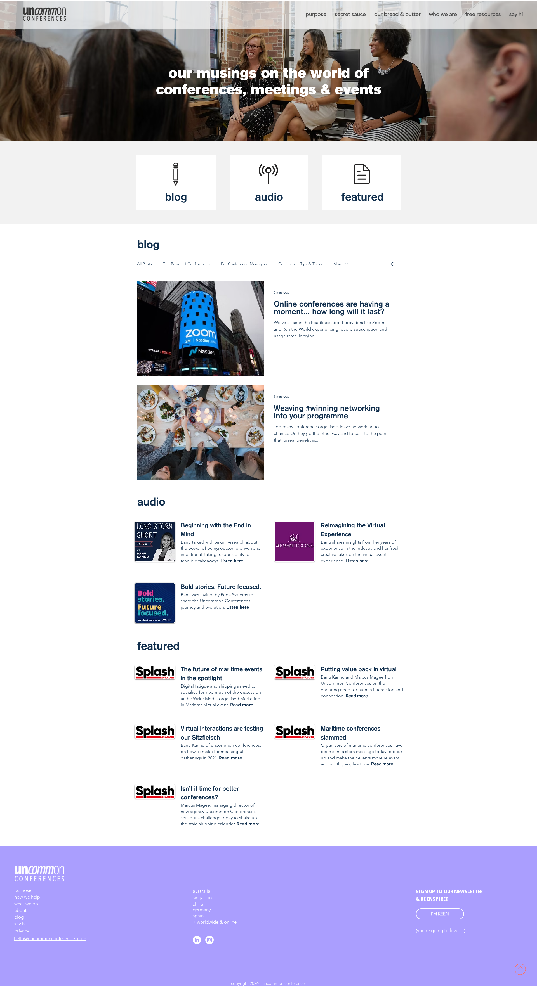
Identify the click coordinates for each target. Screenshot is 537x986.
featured (362, 197)
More (338, 264)
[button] (392, 264)
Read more (357, 696)
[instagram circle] (209, 940)
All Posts (144, 264)
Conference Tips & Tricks (300, 264)
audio (269, 197)
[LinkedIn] (197, 940)
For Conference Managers (244, 264)
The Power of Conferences (186, 264)
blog (176, 197)
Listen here (357, 560)
